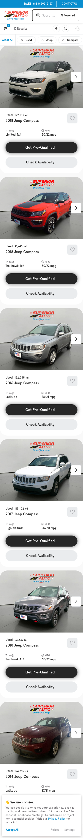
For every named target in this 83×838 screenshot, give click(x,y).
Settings (69, 829)
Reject (54, 829)
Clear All (8, 40)
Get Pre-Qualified (40, 147)
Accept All (12, 829)
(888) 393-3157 (38, 3)
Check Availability (40, 162)
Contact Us (69, 3)
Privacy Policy (57, 818)
